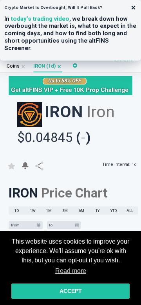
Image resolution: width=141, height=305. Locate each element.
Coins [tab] (13, 66)
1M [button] (49, 210)
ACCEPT (71, 291)
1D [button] (16, 210)
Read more (70, 270)
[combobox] (23, 225)
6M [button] (81, 210)
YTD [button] (113, 210)
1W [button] (33, 210)
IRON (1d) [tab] (44, 66)
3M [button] (65, 210)
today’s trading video (40, 18)
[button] (59, 66)
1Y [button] (97, 210)
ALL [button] (130, 210)
